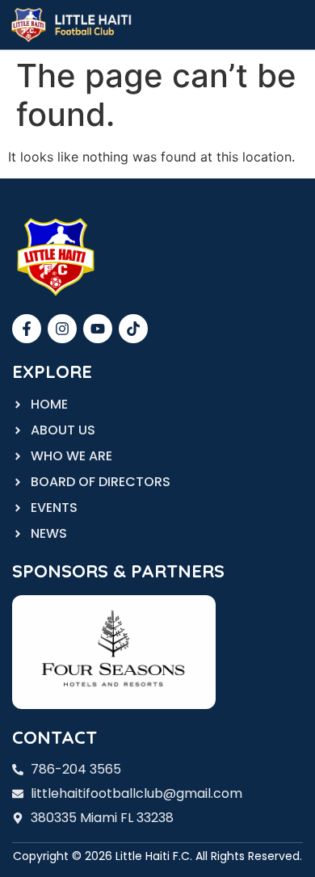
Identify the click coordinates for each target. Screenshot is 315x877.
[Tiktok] (133, 328)
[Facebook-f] (26, 328)
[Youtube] (97, 328)
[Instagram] (62, 328)
